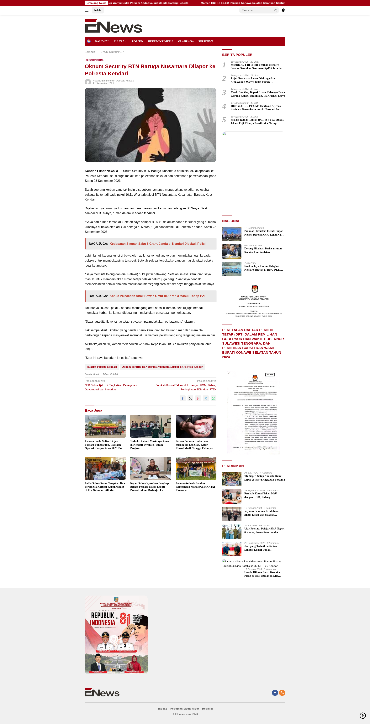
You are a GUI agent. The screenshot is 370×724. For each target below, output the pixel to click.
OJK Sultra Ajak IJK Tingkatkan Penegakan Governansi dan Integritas (111, 385)
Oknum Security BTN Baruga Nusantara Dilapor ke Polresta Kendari (162, 366)
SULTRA (119, 41)
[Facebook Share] (183, 398)
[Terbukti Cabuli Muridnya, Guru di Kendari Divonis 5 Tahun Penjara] (150, 426)
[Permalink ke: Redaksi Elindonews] (88, 81)
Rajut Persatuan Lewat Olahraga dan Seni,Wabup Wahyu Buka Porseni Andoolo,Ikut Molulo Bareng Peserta (253, 80)
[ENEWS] (114, 25)
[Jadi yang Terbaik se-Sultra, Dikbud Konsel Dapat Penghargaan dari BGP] (231, 549)
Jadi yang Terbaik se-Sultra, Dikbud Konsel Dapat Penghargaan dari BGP (261, 548)
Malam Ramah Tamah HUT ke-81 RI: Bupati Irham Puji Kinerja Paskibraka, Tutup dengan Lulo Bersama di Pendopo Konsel (257, 121)
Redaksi (207, 708)
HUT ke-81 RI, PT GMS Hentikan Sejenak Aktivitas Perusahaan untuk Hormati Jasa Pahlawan (256, 108)
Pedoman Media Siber (184, 708)
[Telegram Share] (206, 398)
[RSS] (282, 693)
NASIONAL (102, 41)
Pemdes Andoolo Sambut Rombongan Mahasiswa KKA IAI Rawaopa (195, 487)
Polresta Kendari (125, 80)
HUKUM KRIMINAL (160, 41)
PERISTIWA (205, 41)
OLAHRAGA (186, 41)
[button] (275, 10)
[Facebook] (275, 693)
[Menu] (87, 10)
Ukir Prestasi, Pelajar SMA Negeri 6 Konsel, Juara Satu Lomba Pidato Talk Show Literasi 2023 (264, 530)
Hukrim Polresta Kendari (102, 366)
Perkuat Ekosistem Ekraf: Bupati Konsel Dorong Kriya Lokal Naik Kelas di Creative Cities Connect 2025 (263, 233)
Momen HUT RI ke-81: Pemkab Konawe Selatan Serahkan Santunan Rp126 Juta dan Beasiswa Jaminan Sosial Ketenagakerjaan (245, 2)
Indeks (97, 9)
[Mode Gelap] (283, 10)
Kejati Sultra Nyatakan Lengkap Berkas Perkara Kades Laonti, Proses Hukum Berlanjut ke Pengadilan (149, 487)
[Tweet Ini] (190, 398)
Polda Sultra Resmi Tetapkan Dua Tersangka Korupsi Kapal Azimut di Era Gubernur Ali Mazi (105, 487)
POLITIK (137, 41)
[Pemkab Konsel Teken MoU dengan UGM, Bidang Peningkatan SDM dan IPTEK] (231, 496)
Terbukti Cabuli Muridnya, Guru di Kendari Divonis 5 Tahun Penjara (150, 445)
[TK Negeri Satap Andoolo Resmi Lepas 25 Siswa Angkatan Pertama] (231, 479)
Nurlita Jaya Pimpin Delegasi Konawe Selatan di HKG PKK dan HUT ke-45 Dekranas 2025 (262, 268)
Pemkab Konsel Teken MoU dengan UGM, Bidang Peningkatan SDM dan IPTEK (186, 385)
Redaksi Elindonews (103, 80)
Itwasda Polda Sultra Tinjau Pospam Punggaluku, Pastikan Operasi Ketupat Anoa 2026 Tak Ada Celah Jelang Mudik (103, 445)
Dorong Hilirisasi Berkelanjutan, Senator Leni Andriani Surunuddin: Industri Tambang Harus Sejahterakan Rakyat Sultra (263, 250)
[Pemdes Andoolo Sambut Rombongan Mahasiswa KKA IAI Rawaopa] (196, 468)
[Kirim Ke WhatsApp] (213, 398)
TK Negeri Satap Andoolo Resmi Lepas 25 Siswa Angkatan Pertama (264, 478)
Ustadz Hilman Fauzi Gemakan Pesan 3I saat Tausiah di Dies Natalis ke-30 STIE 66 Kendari (262, 574)
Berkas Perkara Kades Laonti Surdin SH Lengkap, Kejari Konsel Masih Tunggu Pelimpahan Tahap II (196, 445)
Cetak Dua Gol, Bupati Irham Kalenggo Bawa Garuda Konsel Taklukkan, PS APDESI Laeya (258, 94)
